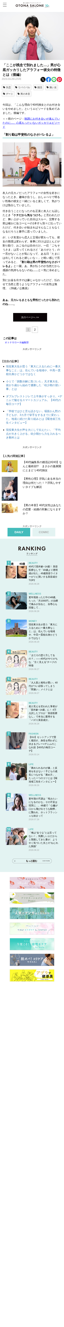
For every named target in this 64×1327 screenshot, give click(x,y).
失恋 (8, 87)
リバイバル (24, 87)
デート (9, 93)
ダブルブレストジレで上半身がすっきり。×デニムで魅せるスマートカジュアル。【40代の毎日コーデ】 (34, 400)
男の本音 (25, 93)
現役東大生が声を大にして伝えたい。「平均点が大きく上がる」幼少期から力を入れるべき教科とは (33, 433)
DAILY (19, 532)
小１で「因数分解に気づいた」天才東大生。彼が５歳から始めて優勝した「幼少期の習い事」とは (33, 385)
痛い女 (53, 87)
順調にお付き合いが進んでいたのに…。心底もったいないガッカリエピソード (31, 122)
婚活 (39, 87)
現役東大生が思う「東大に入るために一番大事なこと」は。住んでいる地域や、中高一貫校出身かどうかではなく (33, 370)
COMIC (44, 532)
